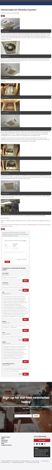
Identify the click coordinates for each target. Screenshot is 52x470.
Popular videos (5, 437)
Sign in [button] (24, 240)
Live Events (4, 440)
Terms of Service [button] (35, 461)
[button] (2, 16)
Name (6, 245)
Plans (3, 439)
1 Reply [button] (20, 290)
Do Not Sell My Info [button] (5, 462)
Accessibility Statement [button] (18, 462)
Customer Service (6, 445)
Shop (2, 443)
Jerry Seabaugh (15, 13)
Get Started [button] (42, 440)
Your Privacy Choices (31, 462)
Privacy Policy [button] (44, 461)
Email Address (15, 245)
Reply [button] (25, 280)
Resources (4, 442)
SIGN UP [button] (36, 415)
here (16, 236)
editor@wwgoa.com (33, 224)
